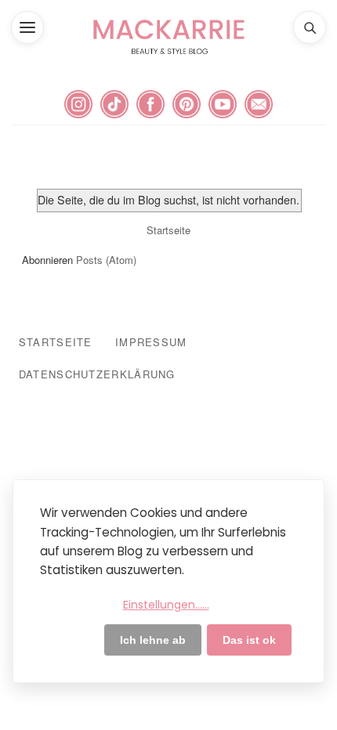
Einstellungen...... (166, 605)
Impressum (151, 341)
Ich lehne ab (153, 640)
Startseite (168, 229)
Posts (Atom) (106, 259)
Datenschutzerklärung (97, 374)
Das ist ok (249, 640)
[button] (27, 27)
